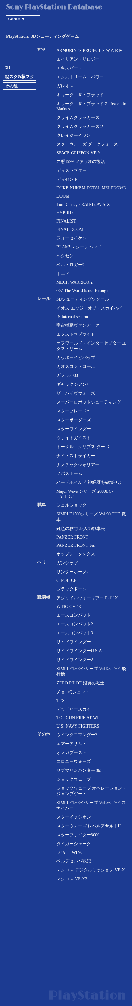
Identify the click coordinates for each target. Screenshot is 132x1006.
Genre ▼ (16, 19)
